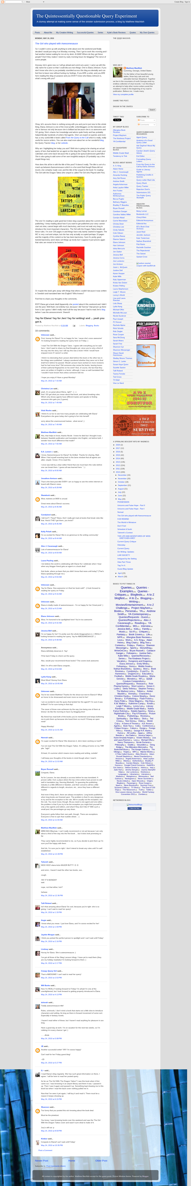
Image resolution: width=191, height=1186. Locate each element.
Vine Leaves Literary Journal (127, 792)
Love (119, 640)
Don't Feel (121, 526)
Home (71, 1160)
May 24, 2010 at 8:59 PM (51, 1131)
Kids (136, 629)
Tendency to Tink (120, 156)
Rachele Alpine (119, 325)
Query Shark (141, 183)
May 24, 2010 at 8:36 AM (51, 507)
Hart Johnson (118, 245)
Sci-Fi (132, 631)
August (121, 489)
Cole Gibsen (118, 233)
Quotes (133, 32)
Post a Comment (45, 1150)
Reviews (144, 716)
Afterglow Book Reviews (119, 131)
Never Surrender (145, 778)
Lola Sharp (117, 303)
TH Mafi (116, 380)
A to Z (133, 598)
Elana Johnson (47, 616)
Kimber (44, 1139)
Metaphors (130, 776)
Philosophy (119, 745)
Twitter (149, 790)
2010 (118, 472)
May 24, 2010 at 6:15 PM (51, 1099)
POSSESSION (123, 502)
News (150, 711)
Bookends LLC (142, 214)
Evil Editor (140, 156)
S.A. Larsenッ (47, 452)
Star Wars (134, 718)
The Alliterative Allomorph (135, 747)
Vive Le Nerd (118, 383)
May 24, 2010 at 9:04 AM (51, 577)
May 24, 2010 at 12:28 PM (52, 854)
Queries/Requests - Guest (133, 617)
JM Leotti (130, 733)
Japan (140, 733)
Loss (136, 740)
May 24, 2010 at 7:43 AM (51, 381)
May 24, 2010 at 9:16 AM (51, 594)
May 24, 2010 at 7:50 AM (51, 444)
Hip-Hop (149, 701)
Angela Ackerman (120, 184)
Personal (130, 611)
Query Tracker (142, 186)
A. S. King (117, 166)
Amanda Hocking (120, 175)
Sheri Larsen (137, 686)
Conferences (147, 726)
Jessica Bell (46, 631)
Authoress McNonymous (118, 195)
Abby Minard (141, 754)
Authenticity (137, 761)
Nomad (120, 512)
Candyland (46, 515)
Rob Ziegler (118, 331)
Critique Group (120, 728)
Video (141, 721)
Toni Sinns (130, 721)
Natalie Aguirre (138, 711)
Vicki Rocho (46, 410)
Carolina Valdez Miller (122, 214)
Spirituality (121, 718)
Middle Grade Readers (135, 676)
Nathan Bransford (143, 241)
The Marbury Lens (125, 691)
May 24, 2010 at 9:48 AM (51, 640)
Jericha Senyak (131, 770)
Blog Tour (144, 642)
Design (143, 728)
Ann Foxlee (117, 191)
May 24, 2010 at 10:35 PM (52, 1145)
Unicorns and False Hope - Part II (131, 505)
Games (118, 765)
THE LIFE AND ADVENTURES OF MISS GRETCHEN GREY (133, 537)
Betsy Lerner (141, 211)
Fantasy (121, 634)
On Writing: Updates (125, 552)
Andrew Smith (118, 181)
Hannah (44, 738)
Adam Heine (118, 169)
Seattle (130, 745)
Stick (144, 718)
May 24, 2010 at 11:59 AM (52, 820)
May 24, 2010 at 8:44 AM (51, 538)
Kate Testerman (143, 238)
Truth (141, 790)
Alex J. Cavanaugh (49, 546)
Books (96, 326)
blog (102, 140)
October (121, 482)
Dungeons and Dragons (140, 661)
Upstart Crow (141, 257)
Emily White (142, 664)
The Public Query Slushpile (143, 197)
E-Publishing (130, 698)
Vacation (121, 661)
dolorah (44, 1002)
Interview (145, 626)
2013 (118, 462)
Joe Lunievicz (118, 261)
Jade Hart (118, 770)
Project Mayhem (119, 135)
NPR (119, 637)
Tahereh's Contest (125, 533)
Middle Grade (144, 666)
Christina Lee (47, 389)
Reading (139, 623)
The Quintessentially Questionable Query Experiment (86, 16)
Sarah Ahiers (118, 341)
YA (141, 611)
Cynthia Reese (119, 236)
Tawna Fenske (119, 374)
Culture (133, 728)
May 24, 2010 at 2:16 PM (51, 941)
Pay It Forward (139, 713)
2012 (118, 465)
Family (145, 629)
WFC (135, 752)
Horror (132, 666)
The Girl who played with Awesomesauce (56, 43)
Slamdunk (45, 495)
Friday (130, 645)
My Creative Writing (64, 32)
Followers (131, 653)
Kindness (144, 772)
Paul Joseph (118, 319)
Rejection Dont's (143, 189)
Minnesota (143, 776)
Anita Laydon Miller (121, 188)
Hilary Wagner (135, 701)
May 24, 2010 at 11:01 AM (52, 730)
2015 (118, 455)
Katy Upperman (119, 280)
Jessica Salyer (144, 735)
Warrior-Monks (146, 752)
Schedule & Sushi (124, 529)
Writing (133, 601)
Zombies (142, 794)
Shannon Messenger (121, 350)
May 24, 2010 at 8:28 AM (51, 488)
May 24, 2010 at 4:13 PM (51, 995)
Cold (137, 726)
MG (135, 626)
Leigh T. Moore (119, 292)
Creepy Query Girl (49, 971)
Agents (117, 726)
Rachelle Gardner (143, 247)
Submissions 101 (143, 192)
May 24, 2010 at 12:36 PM (52, 896)
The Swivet (141, 254)
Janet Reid (140, 232)
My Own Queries (147, 32)
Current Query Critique (126, 542)
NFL (141, 679)
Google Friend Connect (133, 765)
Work (128, 640)
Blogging (89, 326)
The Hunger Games (139, 749)
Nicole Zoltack (122, 781)
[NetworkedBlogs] (134, 805)
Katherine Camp (136, 703)
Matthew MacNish (49, 432)
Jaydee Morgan (48, 935)
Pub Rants (140, 244)
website (64, 143)
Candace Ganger (120, 211)
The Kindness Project (122, 138)
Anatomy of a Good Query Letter (144, 141)
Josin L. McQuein (120, 267)
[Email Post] (74, 326)
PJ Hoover (117, 322)
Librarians (134, 774)
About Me (48, 32)
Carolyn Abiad (118, 218)
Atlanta (126, 761)
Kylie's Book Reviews (116, 32)
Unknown (45, 335)
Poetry (139, 645)
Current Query (123, 548)
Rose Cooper (118, 335)
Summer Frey (146, 785)
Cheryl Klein (141, 217)
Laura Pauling (47, 561)
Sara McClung (119, 338)
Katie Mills (117, 276)
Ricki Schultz (118, 328)
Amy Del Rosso (119, 178)
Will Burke (45, 985)
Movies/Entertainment (129, 604)
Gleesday (121, 545)
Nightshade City (121, 713)
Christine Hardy (121, 696)
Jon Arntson (118, 264)
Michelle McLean (120, 313)
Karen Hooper (119, 273)
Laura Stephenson (120, 289)
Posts (37, 32)
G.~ (42, 1071)
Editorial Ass (141, 224)
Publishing (132, 716)
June (120, 496)
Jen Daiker (117, 252)
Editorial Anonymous (144, 220)
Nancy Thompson (125, 742)
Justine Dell (118, 270)
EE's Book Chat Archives (142, 228)
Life (148, 634)
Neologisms (129, 778)
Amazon (119, 759)
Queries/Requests (124, 684)
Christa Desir (118, 224)
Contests (119, 645)
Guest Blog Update (125, 569)
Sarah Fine (117, 344)
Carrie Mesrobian (120, 221)
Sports (133, 648)
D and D (144, 671)
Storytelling (145, 648)
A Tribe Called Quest (123, 754)
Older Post (101, 1160)
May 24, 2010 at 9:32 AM (51, 623)
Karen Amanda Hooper (123, 738)
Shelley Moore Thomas (122, 358)
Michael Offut (118, 310)
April (120, 573)
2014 (118, 458)
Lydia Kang (46, 677)
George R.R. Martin (142, 731)
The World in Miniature (126, 522)
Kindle (150, 703)
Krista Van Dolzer (120, 283)
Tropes (126, 752)
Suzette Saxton (119, 368)
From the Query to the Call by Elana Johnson (145, 165)
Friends (127, 731)
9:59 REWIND (123, 519)
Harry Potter (119, 701)
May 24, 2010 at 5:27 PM (51, 1063)
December (122, 475)
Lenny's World (119, 295)
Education (147, 674)
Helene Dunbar (131, 767)
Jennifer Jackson (143, 235)
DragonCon (133, 674)
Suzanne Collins (121, 787)
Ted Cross (117, 377)
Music (122, 631)
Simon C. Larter (119, 361)
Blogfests (136, 594)
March (121, 577)
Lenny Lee (138, 706)
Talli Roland (46, 903)
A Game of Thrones (130, 723)
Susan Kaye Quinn (120, 364)
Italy (151, 767)
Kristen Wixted (143, 738)
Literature (145, 774)
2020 (118, 445)
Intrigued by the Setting (127, 559)
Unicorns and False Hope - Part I (130, 509)
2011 (118, 469)
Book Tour (127, 726)
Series (100, 32)
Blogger (145, 1176)
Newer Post (41, 1160)
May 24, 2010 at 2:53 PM (51, 978)
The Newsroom (129, 790)
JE (42, 1046)
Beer (145, 669)
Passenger (131, 783)
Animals (132, 694)
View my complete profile (123, 94)
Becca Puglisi (118, 199)
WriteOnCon (120, 650)
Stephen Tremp (146, 689)
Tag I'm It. (121, 565)
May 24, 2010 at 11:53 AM (52, 761)
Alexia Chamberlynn (142, 756)
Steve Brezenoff (130, 785)
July (120, 492)
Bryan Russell (47, 769)
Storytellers (141, 745)
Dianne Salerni (119, 239)
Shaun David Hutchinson (118, 354)
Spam (118, 785)
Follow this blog (134, 808)
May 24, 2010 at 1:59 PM (51, 927)
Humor (120, 733)
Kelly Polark (46, 532)
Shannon (45, 1107)
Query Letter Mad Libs (145, 180)
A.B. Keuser (147, 723)
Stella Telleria (129, 689)
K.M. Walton (119, 703)
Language (122, 774)
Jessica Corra (118, 258)
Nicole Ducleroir (119, 316)
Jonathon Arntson (49, 478)
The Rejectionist (143, 251)
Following (121, 666)
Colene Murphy (139, 696)
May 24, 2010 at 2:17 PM (51, 963)
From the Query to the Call (77, 138)
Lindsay (44, 949)
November (122, 479)
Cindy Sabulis (118, 230)
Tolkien (140, 691)
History (144, 767)
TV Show (135, 787)
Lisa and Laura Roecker (119, 299)
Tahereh (44, 862)
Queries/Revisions (140, 656)
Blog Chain (131, 642)
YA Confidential (119, 141)
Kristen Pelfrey (119, 286)
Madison (119, 776)
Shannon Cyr (118, 347)
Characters (144, 694)
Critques (143, 631)
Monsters (131, 679)
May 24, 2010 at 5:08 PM (51, 1039)
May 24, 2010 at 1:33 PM (51, 912)
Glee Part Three (124, 562)
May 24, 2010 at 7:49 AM (51, 403)
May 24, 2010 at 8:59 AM (51, 553)
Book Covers (135, 634)
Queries (126, 587)
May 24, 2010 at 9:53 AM (51, 669)
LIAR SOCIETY (123, 555)
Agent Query (141, 137)
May (120, 499)
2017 (118, 448)
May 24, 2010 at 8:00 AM (51, 471)
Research (140, 684)
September (123, 485)
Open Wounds (138, 781)
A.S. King (138, 640)
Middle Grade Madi (121, 153)
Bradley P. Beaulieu (121, 205)
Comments (144, 125)
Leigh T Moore (123, 706)
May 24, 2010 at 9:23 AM (51, 608)
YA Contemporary (138, 614)
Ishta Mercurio (119, 249)
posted (75, 304)
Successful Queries (85, 32)
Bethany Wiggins (120, 202)
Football (118, 676)
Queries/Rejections (129, 620)
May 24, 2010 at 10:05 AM (52, 684)
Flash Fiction (146, 698)
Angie (43, 920)
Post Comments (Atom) (56, 1166)
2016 (118, 452)
